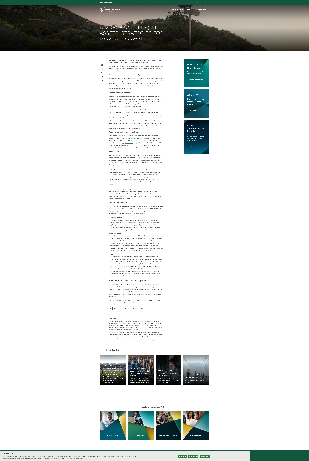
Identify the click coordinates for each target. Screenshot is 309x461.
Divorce (116, 308)
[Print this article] (102, 80)
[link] (113, 370)
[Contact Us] (197, 2)
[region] (125, 456)
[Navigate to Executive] (140, 425)
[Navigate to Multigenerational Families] (168, 425)
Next (211, 426)
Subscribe (192, 146)
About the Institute (201, 9)
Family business (125, 308)
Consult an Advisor (196, 79)
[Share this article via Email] (102, 76)
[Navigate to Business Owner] (113, 425)
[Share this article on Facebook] (102, 65)
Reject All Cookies (193, 456)
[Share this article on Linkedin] (102, 73)
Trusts (134, 308)
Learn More (193, 110)
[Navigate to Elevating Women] (196, 425)
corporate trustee (128, 143)
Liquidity (141, 308)
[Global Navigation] (113, 2)
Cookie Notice (79, 458)
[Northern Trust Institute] (111, 9)
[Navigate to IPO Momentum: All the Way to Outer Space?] (168, 370)
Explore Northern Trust (106, 2)
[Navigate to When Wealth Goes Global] (196, 370)
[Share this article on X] (102, 69)
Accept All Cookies (205, 456)
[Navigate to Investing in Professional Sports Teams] (113, 370)
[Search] (201, 2)
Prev (98, 426)
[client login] (206, 2)
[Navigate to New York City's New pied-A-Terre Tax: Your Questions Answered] (140, 370)
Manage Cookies (182, 456)
